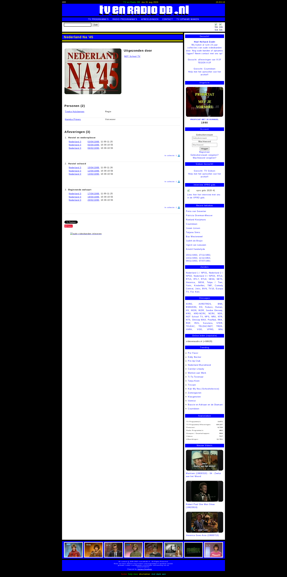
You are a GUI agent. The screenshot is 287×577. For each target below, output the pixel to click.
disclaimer (144, 574)
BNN (220, 304)
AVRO (189, 304)
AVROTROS (205, 304)
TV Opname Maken (188, 19)
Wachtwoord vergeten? (204, 158)
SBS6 (212, 279)
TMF (209, 285)
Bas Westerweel (194, 236)
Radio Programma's (125, 19)
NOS (220, 313)
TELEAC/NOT (206, 326)
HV (187, 310)
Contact (167, 19)
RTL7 (196, 279)
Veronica (190, 282)
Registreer (204, 152)
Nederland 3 (75, 142)
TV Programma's (98, 19)
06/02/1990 (93, 148)
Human (218, 307)
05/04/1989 (93, 145)
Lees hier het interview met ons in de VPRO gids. (203, 196)
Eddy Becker (194, 357)
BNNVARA (191, 307)
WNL (220, 329)
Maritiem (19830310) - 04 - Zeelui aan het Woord (203, 474)
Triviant (192, 385)
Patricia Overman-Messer (199, 215)
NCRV (212, 313)
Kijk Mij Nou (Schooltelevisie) (203, 389)
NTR (220, 317)
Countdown (193, 409)
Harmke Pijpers (73, 119)
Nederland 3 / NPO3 (204, 276)
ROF (188, 323)
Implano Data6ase (152, 569)
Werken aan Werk (197, 373)
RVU (196, 323)
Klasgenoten (194, 397)
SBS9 (201, 282)
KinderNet (199, 285)
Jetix (197, 289)
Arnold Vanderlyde (195, 249)
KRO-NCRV (199, 313)
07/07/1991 (204, 261)
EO (201, 307)
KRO (188, 313)
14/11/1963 (191, 258)
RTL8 (203, 279)
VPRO (210, 329)
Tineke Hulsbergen (74, 111)
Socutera (207, 323)
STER (219, 323)
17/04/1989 (93, 193)
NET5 (219, 279)
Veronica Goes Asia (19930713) (202, 535)
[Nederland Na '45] (92, 71)
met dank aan (159, 574)
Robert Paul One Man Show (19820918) (200, 505)
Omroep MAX (199, 320)
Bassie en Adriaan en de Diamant (205, 405)
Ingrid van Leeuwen (196, 245)
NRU (213, 317)
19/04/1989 (93, 197)
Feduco (209, 307)
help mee (133, 574)
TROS (219, 326)
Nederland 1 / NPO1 (196, 273)
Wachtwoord (204, 141)
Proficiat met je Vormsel (204, 119)
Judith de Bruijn (194, 241)
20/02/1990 (93, 200)
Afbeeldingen (150, 19)
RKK (220, 320)
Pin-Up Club (194, 361)
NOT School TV (132, 56)
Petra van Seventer (196, 211)
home (124, 574)
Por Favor (193, 353)
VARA (189, 329)
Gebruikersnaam (204, 135)
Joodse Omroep (214, 310)
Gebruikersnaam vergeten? (205, 155)
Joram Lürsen (193, 228)
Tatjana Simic (193, 232)
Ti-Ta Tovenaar (195, 377)
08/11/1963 (191, 261)
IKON (193, 310)
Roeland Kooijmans (196, 220)
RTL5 (188, 279)
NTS (188, 320)
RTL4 (219, 276)
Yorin (188, 285)
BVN (204, 289)
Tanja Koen (194, 381)
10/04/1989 (93, 167)
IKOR (201, 310)
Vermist (192, 401)
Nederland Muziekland (199, 365)
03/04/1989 (93, 142)
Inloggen (204, 149)
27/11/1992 (204, 255)
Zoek (95, 25)
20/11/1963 (191, 255)
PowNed (212, 320)
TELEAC (190, 326)
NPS (207, 317)
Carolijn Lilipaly (196, 369)
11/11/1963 (204, 258)
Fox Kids (195, 292)
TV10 (211, 289)
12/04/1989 (93, 171)
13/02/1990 (93, 174)
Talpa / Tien (214, 282)
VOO (199, 329)
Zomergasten (194, 393)
